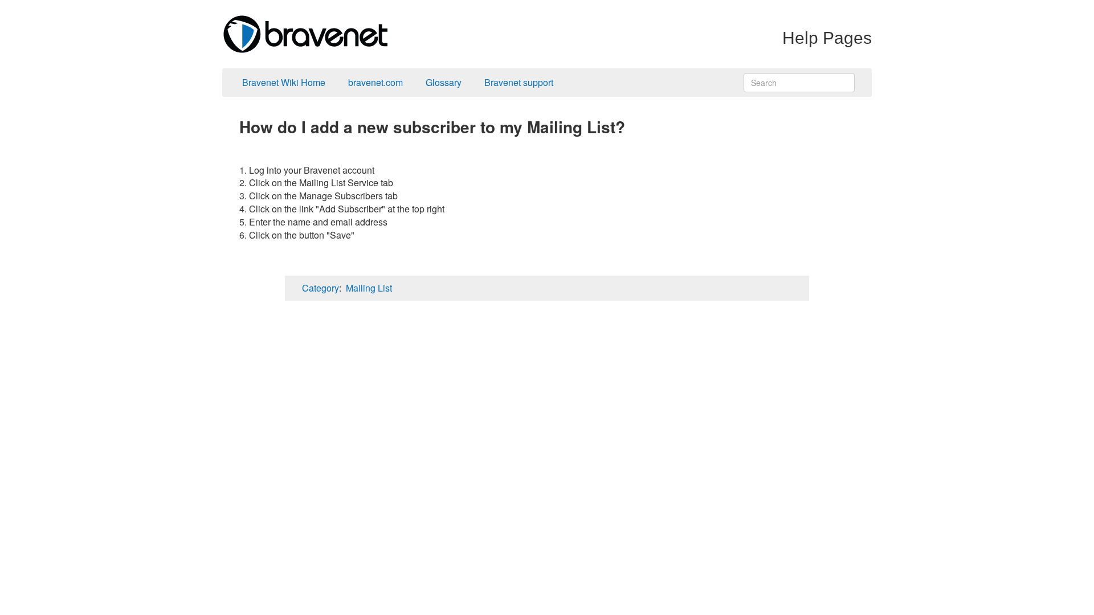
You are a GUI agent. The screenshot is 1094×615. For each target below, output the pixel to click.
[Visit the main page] (304, 32)
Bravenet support (518, 82)
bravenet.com (375, 82)
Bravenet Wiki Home (283, 82)
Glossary (444, 82)
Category (320, 287)
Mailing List (369, 287)
